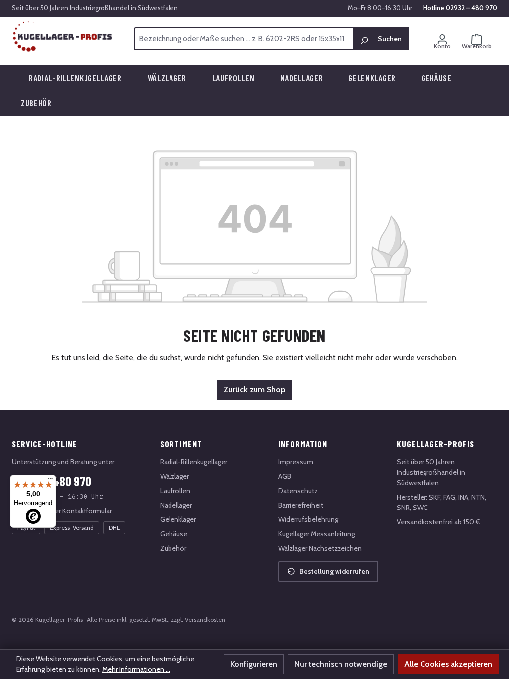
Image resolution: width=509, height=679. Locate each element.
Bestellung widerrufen (334, 571)
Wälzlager (174, 476)
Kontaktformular (87, 511)
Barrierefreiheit (300, 505)
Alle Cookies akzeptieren (448, 664)
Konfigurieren (253, 664)
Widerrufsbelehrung (308, 519)
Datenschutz (298, 490)
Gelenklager (178, 519)
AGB (284, 476)
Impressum (295, 461)
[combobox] (243, 38)
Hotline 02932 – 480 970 (460, 8)
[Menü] (50, 481)
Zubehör (173, 548)
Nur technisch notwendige (340, 664)
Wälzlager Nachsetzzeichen (320, 548)
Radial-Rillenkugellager (193, 461)
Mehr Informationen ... (136, 669)
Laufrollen (175, 490)
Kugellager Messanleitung (316, 533)
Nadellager (176, 505)
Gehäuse (173, 533)
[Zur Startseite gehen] (63, 37)
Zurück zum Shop (254, 389)
